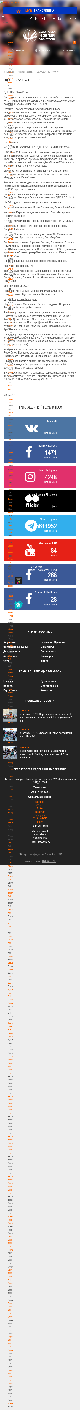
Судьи (10, 472)
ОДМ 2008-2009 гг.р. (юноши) (11, 1276)
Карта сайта (10, 690)
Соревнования (49, 685)
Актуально (18, 50)
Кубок (10, 519)
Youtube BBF (40, 818)
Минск (10, 365)
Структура (12, 65)
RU (70, 18)
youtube (54, 18)
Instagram (40, 811)
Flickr (40, 821)
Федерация (12, 499)
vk (37, 18)
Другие (10, 983)
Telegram (40, 815)
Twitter (40, 808)
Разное (11, 552)
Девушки (11, 963)
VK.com (40, 805)
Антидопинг (68, 50)
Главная (11, 25)
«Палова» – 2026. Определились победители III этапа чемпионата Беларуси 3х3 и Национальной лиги (46, 717)
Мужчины (12, 716)
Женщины (12, 763)
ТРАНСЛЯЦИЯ (40, 10)
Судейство (12, 452)
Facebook (40, 801)
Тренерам (12, 305)
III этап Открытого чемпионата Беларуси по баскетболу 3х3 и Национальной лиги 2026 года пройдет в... (45, 754)
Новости (11, 479)
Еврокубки (12, 546)
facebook (43, 18)
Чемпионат (12, 512)
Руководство (48, 681)
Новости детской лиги (11, 939)
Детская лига (42, 50)
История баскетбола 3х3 (12, 892)
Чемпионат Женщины (15, 646)
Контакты (11, 112)
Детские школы (12, 651)
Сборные (11, 506)
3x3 (9, 843)
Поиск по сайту (31, 18)
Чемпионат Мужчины (53, 642)
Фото (10, 976)
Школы (10, 359)
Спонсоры (47, 656)
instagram (60, 18)
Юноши (11, 956)
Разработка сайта (32, 860)
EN (75, 18)
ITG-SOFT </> (49, 860)
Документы (12, 132)
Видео (44, 660)
